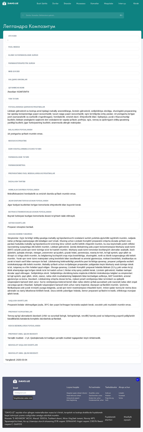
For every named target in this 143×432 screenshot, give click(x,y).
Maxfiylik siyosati (128, 418)
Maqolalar (108, 3)
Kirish (136, 3)
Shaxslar (67, 3)
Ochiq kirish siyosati (73, 398)
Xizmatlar (94, 3)
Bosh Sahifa (42, 3)
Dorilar (55, 3)
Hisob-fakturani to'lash (74, 395)
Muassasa (80, 3)
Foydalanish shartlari (110, 418)
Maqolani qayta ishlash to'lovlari (77, 393)
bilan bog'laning (72, 400)
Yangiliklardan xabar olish (22, 398)
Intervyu (122, 3)
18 (137, 379)
